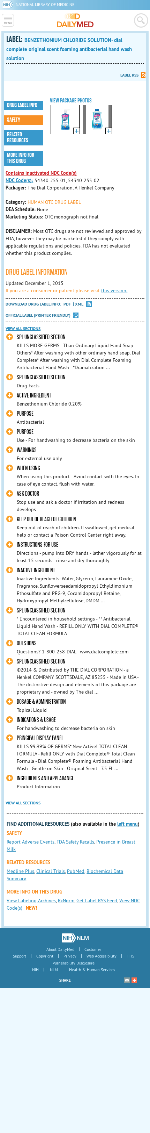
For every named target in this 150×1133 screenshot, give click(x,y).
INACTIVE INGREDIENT (36, 570)
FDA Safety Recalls (75, 842)
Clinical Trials (50, 871)
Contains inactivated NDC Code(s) (41, 173)
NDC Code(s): (19, 180)
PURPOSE (25, 413)
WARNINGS (27, 450)
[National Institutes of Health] (9, 4)
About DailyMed (60, 949)
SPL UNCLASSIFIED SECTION (41, 337)
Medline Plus (20, 871)
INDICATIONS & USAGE (36, 720)
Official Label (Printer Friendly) (38, 315)
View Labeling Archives (31, 900)
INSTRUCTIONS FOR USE (37, 544)
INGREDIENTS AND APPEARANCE (45, 778)
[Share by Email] (127, 980)
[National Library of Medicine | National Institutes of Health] (75, 937)
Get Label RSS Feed (96, 900)
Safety (13, 119)
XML (79, 304)
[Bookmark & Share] (134, 980)
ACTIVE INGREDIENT (34, 395)
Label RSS (129, 75)
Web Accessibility (102, 956)
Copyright (44, 956)
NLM (54, 969)
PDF (67, 304)
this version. (114, 290)
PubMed (75, 871)
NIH (35, 969)
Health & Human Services (92, 969)
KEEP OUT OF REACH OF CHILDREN (46, 519)
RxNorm (66, 900)
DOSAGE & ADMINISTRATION (41, 701)
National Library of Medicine (45, 4)
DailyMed (75, 20)
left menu (127, 824)
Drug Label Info (22, 105)
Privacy (69, 956)
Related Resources (17, 137)
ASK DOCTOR (28, 493)
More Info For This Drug (20, 158)
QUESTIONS (27, 643)
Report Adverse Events (30, 842)
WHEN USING (28, 468)
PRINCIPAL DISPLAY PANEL (40, 738)
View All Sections (23, 328)
